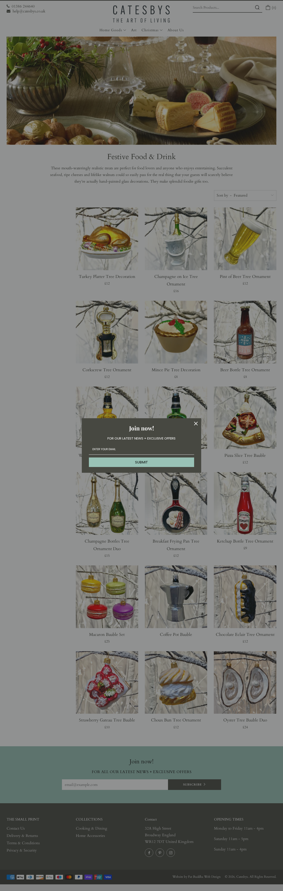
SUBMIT (141, 462)
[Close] (196, 423)
